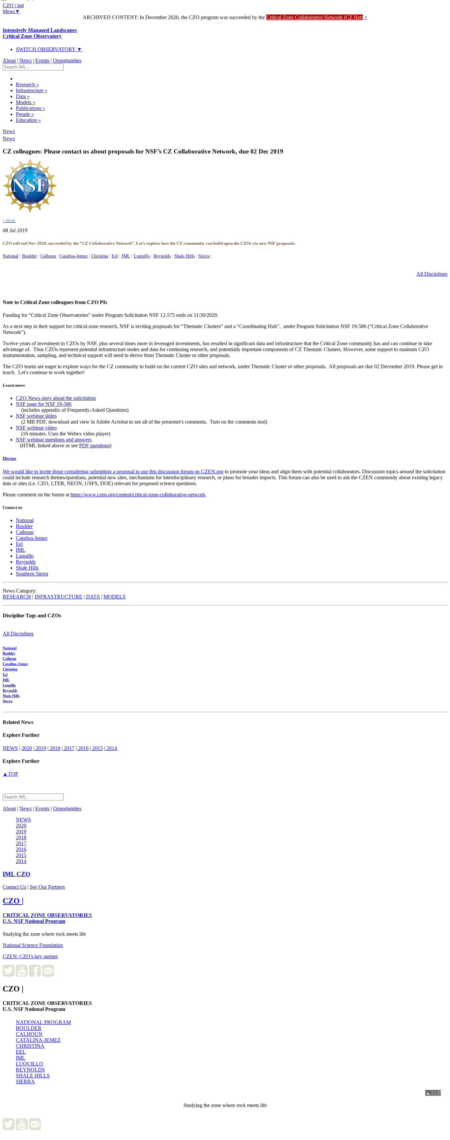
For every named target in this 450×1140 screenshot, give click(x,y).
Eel (115, 256)
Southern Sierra (32, 573)
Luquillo (142, 256)
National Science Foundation (33, 945)
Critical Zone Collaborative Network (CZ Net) (314, 17)
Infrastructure (31, 90)
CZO (16, 874)
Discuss (9, 458)
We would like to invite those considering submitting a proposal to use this (80, 471)
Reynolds (162, 256)
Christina (99, 256)
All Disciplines (431, 274)
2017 (68, 748)
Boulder (29, 256)
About (9, 60)
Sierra (204, 256)
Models (25, 102)
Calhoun (48, 256)
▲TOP (10, 774)
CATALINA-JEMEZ (38, 1040)
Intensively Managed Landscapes (40, 33)
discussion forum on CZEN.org (190, 471)
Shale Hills (184, 256)
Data (23, 96)
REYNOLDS (30, 1069)
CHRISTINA (30, 1046)
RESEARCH (17, 596)
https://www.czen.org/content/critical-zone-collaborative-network (137, 494)
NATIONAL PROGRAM (43, 1022)
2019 (40, 748)
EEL (21, 1052)
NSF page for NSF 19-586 (43, 404)
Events (42, 60)
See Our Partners (47, 887)
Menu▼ (11, 11)
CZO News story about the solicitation (56, 398)
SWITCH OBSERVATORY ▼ (49, 49)
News (25, 60)
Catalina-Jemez (74, 256)
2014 (111, 748)
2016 (83, 748)
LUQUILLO (29, 1064)
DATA (93, 596)
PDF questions (94, 445)
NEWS (10, 748)
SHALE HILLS (33, 1075)
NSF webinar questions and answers (54, 439)
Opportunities (67, 60)
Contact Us (14, 887)
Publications (30, 108)
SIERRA (25, 1081)
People (25, 114)
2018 (54, 748)
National (10, 256)
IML (126, 256)
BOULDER (29, 1028)
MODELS (114, 596)
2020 (26, 748)
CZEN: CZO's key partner (30, 956)
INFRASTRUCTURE (58, 596)
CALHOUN (29, 1034)
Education (28, 120)
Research (27, 84)
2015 (97, 748)
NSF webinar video (36, 428)
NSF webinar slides (36, 416)
